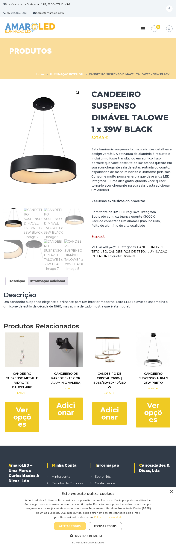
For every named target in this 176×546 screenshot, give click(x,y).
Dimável (129, 256)
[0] (154, 29)
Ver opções (22, 417)
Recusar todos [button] (105, 526)
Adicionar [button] (65, 409)
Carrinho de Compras (67, 483)
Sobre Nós (103, 477)
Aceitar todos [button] (70, 526)
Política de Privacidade (108, 517)
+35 (7, 12)
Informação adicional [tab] (47, 281)
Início (40, 74)
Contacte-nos (105, 483)
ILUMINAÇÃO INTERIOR (66, 74)
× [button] (171, 491)
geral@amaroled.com (50, 12)
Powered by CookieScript (88, 542)
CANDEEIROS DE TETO (127, 252)
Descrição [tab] (17, 281)
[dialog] (88, 516)
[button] (78, 93)
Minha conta (61, 477)
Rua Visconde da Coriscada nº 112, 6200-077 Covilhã (37, 4)
